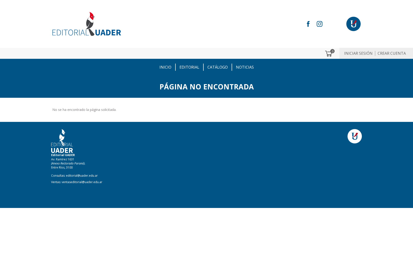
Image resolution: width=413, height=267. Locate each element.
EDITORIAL (189, 67)
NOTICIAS (245, 67)
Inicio (165, 67)
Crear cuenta (392, 53)
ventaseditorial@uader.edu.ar (82, 182)
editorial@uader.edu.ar (82, 176)
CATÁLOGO (217, 67)
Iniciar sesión (358, 53)
